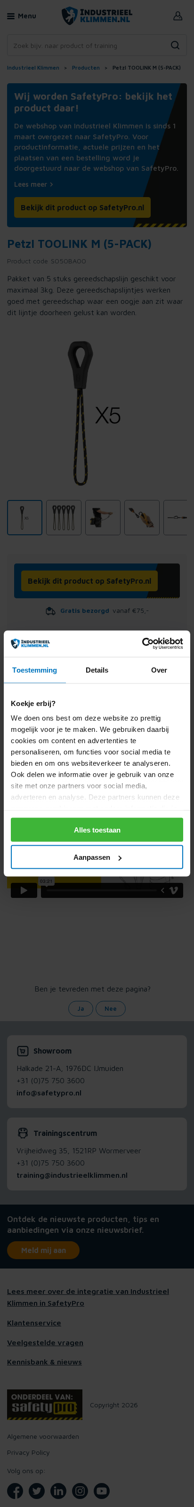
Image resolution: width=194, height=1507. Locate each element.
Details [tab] (97, 670)
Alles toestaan (97, 829)
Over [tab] (159, 670)
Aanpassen (91, 857)
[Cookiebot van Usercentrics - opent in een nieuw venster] (142, 644)
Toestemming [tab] (34, 670)
